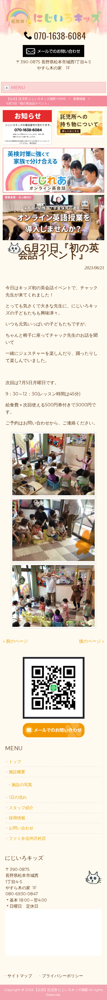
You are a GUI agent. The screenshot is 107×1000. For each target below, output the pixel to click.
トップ (15, 761)
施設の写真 (22, 784)
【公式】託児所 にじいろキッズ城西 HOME (36, 99)
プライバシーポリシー (62, 975)
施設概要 (17, 771)
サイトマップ (19, 975)
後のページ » (91, 641)
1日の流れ (18, 797)
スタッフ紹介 (21, 807)
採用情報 (17, 817)
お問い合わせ (21, 828)
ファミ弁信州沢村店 (27, 838)
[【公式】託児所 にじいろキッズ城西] (53, 25)
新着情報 (79, 99)
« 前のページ (15, 641)
